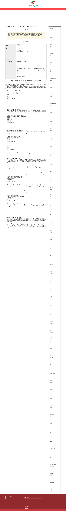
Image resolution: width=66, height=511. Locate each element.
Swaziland (51, 425)
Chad (50, 105)
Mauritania (51, 287)
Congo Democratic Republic (53, 116)
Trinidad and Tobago (52, 448)
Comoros (51, 114)
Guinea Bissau (52, 191)
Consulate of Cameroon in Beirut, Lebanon (14, 209)
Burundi (51, 91)
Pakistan (51, 341)
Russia (51, 368)
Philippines (51, 357)
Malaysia (51, 275)
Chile (50, 107)
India (50, 207)
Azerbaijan (51, 53)
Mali (50, 280)
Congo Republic (52, 119)
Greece (51, 180)
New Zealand (51, 321)
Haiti (50, 196)
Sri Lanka (51, 418)
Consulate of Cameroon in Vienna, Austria (14, 92)
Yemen (51, 484)
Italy (50, 221)
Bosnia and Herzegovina (53, 78)
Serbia (50, 391)
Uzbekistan (51, 473)
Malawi (51, 273)
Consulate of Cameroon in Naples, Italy (13, 136)
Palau (50, 343)
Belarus (51, 64)
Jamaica (51, 225)
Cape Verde (51, 101)
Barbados (51, 62)
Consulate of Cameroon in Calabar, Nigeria (14, 143)
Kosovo (51, 239)
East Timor (51, 144)
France (51, 166)
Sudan (50, 421)
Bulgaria (51, 87)
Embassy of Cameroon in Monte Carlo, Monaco (15, 171)
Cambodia (51, 94)
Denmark (51, 135)
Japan (50, 228)
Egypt (50, 148)
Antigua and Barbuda (52, 39)
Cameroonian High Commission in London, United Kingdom (17, 202)
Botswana (51, 80)
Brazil (50, 82)
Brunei (50, 85)
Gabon (50, 169)
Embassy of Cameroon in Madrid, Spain (14, 183)
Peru (50, 355)
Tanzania (51, 439)
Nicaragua (51, 323)
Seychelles (51, 393)
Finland (51, 164)
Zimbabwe (51, 491)
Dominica (51, 139)
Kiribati (51, 237)
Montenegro (51, 303)
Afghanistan (51, 28)
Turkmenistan (51, 455)
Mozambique (51, 307)
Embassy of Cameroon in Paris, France (13, 109)
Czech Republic (52, 132)
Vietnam (51, 480)
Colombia (51, 112)
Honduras (51, 198)
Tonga (50, 446)
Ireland (51, 216)
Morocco (51, 305)
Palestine (51, 346)
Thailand (51, 441)
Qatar (50, 364)
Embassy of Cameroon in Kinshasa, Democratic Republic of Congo (18, 164)
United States (51, 468)
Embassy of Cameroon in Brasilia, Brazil (14, 124)
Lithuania (51, 262)
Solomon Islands (52, 405)
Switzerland (51, 430)
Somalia (51, 407)
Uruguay (51, 471)
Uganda (51, 459)
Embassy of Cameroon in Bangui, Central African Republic (17, 152)
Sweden (51, 427)
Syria (50, 432)
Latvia (50, 248)
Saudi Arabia (51, 387)
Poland (51, 359)
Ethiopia (51, 160)
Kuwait (51, 241)
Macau (51, 266)
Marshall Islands (52, 284)
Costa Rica (51, 123)
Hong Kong (51, 200)
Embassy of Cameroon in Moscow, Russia (14, 189)
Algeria (51, 32)
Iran (50, 212)
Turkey (51, 452)
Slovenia (51, 402)
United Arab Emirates (53, 464)
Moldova (51, 296)
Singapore (51, 398)
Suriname (51, 423)
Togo (50, 443)
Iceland (51, 205)
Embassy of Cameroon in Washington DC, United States (16, 223)
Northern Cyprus (52, 334)
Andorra (51, 35)
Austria (51, 51)
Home (8, 8)
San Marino (51, 382)
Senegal (51, 389)
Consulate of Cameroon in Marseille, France (14, 176)
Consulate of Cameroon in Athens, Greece (14, 101)
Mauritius (51, 289)
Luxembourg (51, 264)
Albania (51, 30)
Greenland (51, 182)
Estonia (51, 157)
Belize (50, 69)
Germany (51, 175)
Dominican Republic (52, 141)
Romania (51, 366)
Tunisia (51, 450)
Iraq (50, 214)
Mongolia (51, 300)
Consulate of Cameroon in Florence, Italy (14, 195)
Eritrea (50, 155)
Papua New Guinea (52, 350)
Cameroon (51, 96)
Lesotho (51, 253)
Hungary (51, 203)
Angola (51, 37)
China (50, 110)
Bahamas (51, 55)
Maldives (51, 278)
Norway (51, 337)
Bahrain (51, 57)
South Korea (51, 412)
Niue (50, 330)
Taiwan (51, 434)
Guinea (51, 189)
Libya (50, 257)
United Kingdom (52, 466)
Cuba (50, 128)
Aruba (50, 46)
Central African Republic (53, 103)
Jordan (51, 230)
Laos (50, 246)
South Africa (51, 409)
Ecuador (51, 146)
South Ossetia (52, 414)
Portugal (51, 362)
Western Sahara (52, 482)
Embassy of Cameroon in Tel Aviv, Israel (14, 158)
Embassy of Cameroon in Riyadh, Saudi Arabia (15, 130)
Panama (51, 348)
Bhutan (51, 73)
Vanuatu (51, 475)
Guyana (51, 194)
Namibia (51, 312)
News (12, 8)
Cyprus (51, 130)
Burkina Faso (51, 89)
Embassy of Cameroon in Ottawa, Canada (14, 217)
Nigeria (51, 328)
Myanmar (51, 309)
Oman (50, 339)
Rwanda (51, 371)
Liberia (50, 255)
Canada (51, 98)
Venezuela (51, 477)
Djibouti (51, 137)
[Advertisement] (33, 17)
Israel (50, 219)
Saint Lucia (51, 375)
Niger (50, 325)
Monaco (51, 298)
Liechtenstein (51, 259)
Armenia (51, 44)
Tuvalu (50, 457)
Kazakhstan (51, 232)
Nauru (50, 314)
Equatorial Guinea (52, 153)
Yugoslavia (51, 486)
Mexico (51, 291)
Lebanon (51, 250)
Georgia (51, 173)
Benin (50, 71)
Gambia (51, 171)
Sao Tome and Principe (53, 384)
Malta (50, 282)
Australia (51, 48)
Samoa (51, 380)
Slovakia (51, 400)
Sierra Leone (51, 396)
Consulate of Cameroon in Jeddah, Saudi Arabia (15, 115)
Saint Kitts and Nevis (53, 373)
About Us (26, 502)
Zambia (51, 489)
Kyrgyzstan (51, 244)
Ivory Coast (51, 223)
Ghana (50, 178)
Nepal (50, 316)
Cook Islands (51, 121)
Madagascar (51, 271)
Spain (50, 416)
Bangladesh (51, 60)
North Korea (51, 332)
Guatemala (51, 187)
